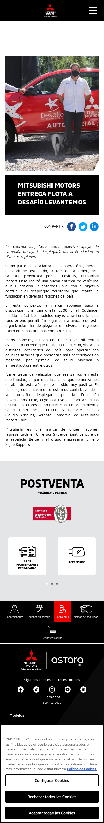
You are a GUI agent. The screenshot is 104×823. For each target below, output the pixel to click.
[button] (47, 584)
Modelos (16, 715)
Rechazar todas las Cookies (52, 796)
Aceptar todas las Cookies (52, 813)
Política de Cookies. (82, 769)
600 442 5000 (52, 702)
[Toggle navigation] (93, 10)
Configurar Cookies (52, 780)
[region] (52, 774)
